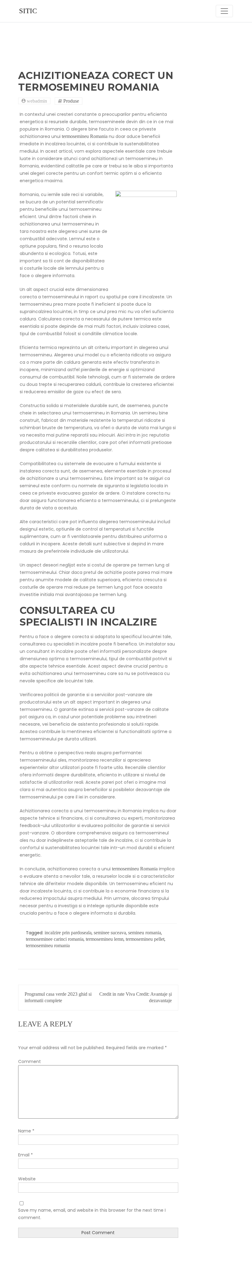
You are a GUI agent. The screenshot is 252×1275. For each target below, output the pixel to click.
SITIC (28, 11)
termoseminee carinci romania (55, 939)
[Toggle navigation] (224, 11)
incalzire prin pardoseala (68, 932)
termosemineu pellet (145, 939)
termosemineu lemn (105, 939)
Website (27, 1179)
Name (26, 1131)
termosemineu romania (48, 945)
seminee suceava (110, 932)
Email (25, 1155)
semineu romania (144, 932)
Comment (29, 1061)
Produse (71, 101)
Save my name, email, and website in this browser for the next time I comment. (92, 1214)
